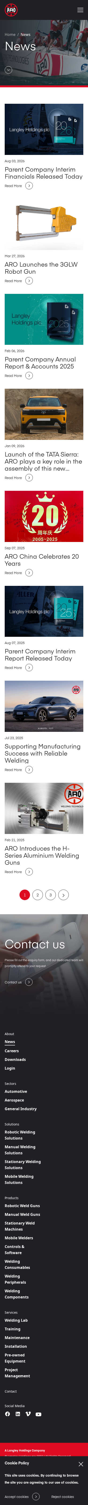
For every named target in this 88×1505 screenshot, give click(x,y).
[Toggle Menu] (80, 10)
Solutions (12, 1124)
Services (11, 1312)
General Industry (21, 1108)
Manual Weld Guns (22, 1214)
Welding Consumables (17, 1264)
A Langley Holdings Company (25, 1450)
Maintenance (17, 1337)
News (26, 34)
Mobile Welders (19, 1237)
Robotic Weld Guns (22, 1205)
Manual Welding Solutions (20, 1150)
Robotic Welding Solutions (20, 1135)
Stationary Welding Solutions (23, 1164)
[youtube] (38, 1414)
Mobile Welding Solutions (19, 1179)
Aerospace (14, 1100)
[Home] (11, 10)
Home (10, 34)
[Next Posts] (63, 894)
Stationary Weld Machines (20, 1226)
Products (12, 1198)
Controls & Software (14, 1249)
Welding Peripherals (15, 1279)
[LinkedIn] (18, 1414)
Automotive (16, 1091)
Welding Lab (16, 1320)
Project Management (17, 1372)
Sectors (10, 1083)
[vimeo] (28, 1414)
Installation (16, 1346)
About (9, 1034)
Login (10, 1068)
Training (12, 1329)
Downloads (15, 1059)
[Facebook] (7, 1414)
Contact (11, 1391)
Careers (12, 1050)
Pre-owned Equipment (15, 1358)
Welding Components (17, 1294)
